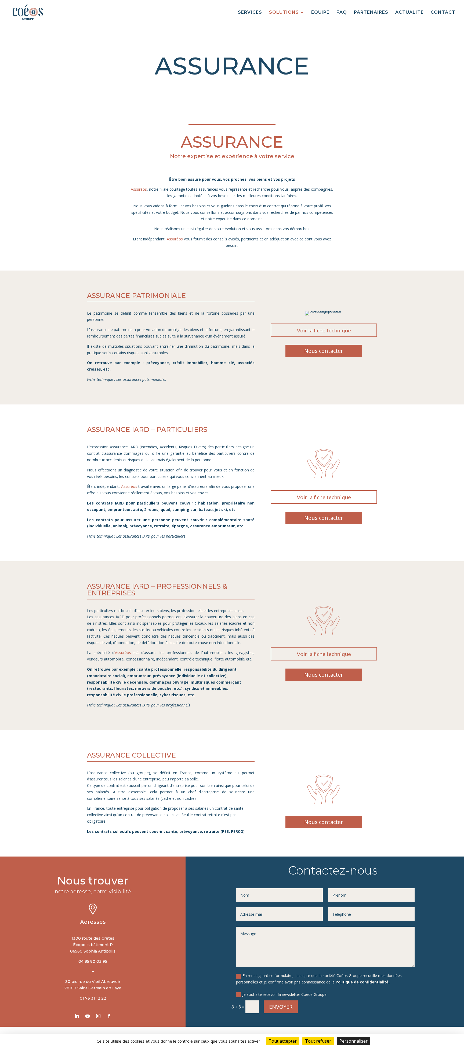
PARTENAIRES (371, 12)
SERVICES (250, 12)
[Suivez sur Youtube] (87, 1016)
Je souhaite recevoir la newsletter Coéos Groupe (284, 994)
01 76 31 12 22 (93, 998)
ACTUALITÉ (409, 12)
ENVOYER (280, 1006)
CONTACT (443, 12)
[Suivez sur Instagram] (98, 1016)
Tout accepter (283, 1041)
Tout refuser (318, 1041)
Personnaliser (353, 1041)
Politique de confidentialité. (363, 982)
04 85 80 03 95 (92, 961)
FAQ (341, 12)
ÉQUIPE (320, 12)
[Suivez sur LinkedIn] (77, 1016)
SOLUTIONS (284, 12)
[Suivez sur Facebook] (109, 1016)
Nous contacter (323, 350)
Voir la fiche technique (324, 330)
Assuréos (139, 189)
